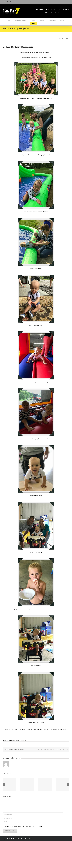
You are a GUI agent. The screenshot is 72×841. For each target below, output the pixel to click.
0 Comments (23, 740)
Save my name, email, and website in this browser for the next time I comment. (24, 826)
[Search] (39, 23)
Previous (62, 38)
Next (67, 38)
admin (5, 740)
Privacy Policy (29, 838)
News (17, 740)
